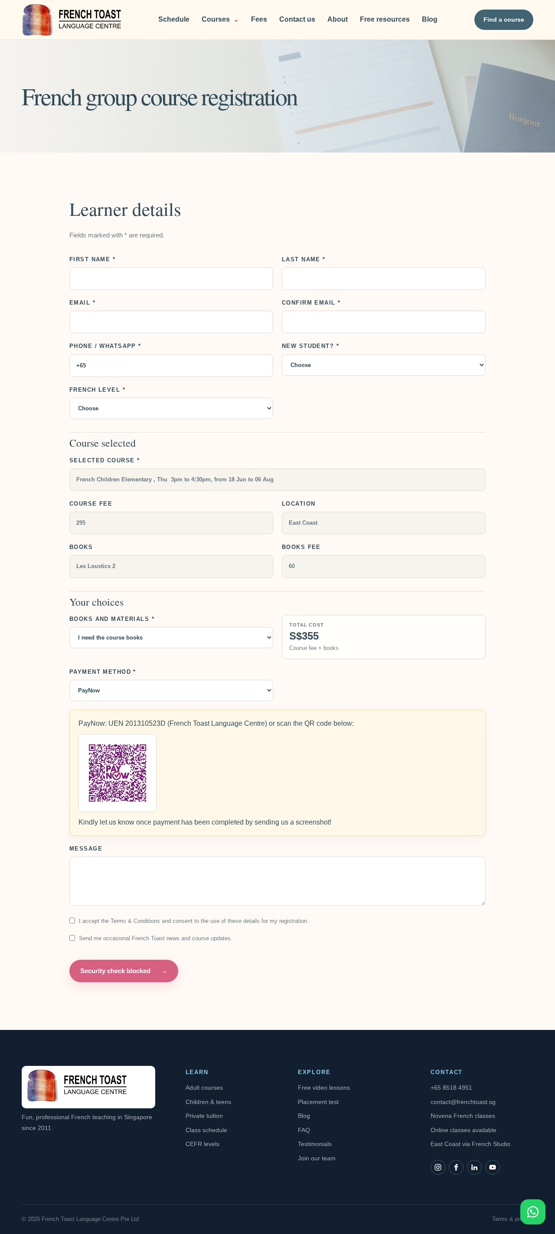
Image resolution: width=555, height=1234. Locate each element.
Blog (429, 19)
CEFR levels (202, 1143)
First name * (92, 259)
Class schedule (206, 1130)
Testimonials (315, 1143)
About (337, 19)
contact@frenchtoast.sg (463, 1101)
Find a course (503, 19)
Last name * (304, 259)
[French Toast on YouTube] (492, 1167)
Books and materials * (111, 619)
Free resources (385, 19)
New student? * (310, 346)
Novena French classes (463, 1115)
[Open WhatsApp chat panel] (532, 1211)
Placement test (318, 1101)
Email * (82, 302)
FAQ (304, 1130)
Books (81, 547)
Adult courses (204, 1087)
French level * (97, 389)
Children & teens (208, 1101)
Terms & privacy (512, 1219)
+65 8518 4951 (451, 1087)
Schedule (173, 19)
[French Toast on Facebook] (456, 1167)
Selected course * (104, 460)
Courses (220, 19)
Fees (259, 19)
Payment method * (102, 672)
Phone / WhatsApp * (105, 346)
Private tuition (204, 1115)
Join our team (317, 1158)
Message (85, 848)
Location (298, 503)
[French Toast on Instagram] (438, 1167)
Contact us (297, 19)
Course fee (90, 503)
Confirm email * (311, 302)
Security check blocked (123, 970)
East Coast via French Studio (470, 1143)
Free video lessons (324, 1087)
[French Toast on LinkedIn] (474, 1167)
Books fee (301, 547)
